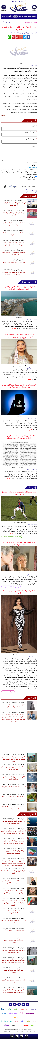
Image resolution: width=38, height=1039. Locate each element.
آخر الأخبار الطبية (8, 691)
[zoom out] (9, 22)
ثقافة (35, 22)
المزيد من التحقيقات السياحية (12, 536)
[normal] (6, 22)
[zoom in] (4, 22)
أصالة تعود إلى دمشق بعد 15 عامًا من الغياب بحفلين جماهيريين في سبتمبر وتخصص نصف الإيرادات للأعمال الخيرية (19, 336)
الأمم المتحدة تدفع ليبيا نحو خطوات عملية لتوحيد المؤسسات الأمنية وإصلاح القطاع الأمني (13, 759)
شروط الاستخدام (32, 167)
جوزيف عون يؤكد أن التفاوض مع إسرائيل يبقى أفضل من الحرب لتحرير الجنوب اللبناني (13, 903)
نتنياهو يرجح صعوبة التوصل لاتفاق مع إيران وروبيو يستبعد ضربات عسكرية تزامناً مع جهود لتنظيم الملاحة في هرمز (13, 863)
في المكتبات (28, 22)
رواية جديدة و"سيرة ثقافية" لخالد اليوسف (13, 262)
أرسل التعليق (31, 191)
